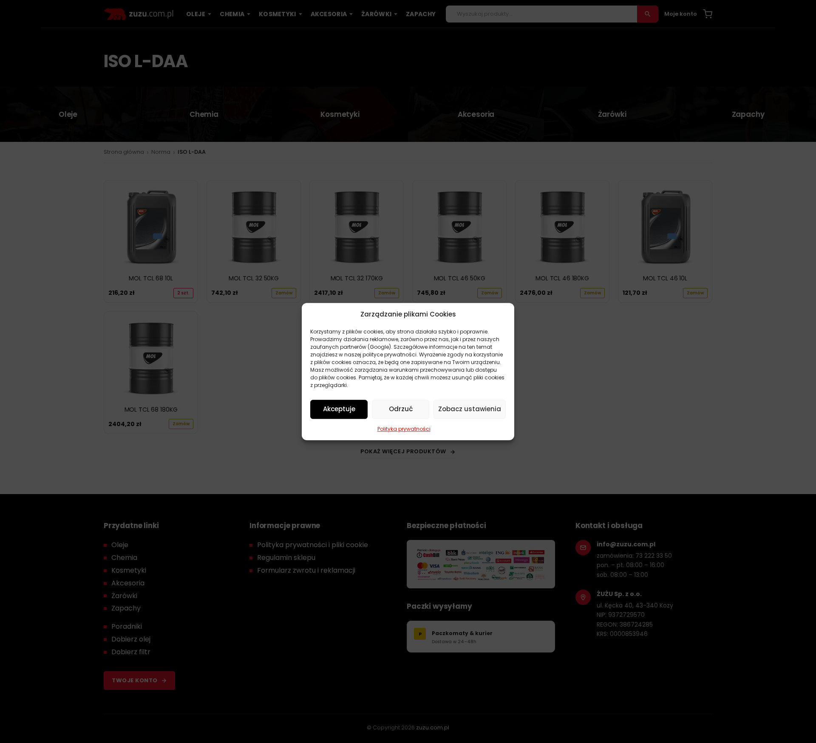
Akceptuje (339, 408)
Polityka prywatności (404, 428)
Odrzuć (401, 408)
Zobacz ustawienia (469, 408)
